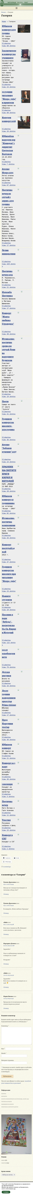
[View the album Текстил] (23, 820)
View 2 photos (8, 849)
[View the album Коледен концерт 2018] (24, 128)
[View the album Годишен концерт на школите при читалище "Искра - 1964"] (24, 569)
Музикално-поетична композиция (8, 522)
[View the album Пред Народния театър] (24, 722)
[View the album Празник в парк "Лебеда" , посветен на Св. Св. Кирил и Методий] (24, 617)
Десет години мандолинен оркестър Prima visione (9, 698)
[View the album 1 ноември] (20, 784)
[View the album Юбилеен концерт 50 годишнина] (24, 498)
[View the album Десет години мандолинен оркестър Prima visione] (24, 693)
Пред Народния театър (7, 723)
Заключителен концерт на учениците (9, 54)
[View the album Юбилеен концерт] (21, 744)
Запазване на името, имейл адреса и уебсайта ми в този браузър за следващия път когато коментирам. (16, 1069)
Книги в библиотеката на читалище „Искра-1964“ (15, 1099)
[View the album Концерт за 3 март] (24, 765)
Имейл (3, 1053)
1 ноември (7, 784)
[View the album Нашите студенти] (21, 596)
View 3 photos (8, 796)
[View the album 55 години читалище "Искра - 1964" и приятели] (26, 103)
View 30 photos (8, 779)
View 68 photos (8, 46)
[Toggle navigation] (16, 8)
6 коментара (7, 867)
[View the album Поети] (27, 404)
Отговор (6, 894)
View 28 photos (8, 491)
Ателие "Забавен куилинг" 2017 (9, 448)
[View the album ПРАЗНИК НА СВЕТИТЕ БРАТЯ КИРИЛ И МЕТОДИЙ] (24, 469)
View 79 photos (8, 667)
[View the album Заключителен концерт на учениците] (26, 61)
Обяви (3, 1160)
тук (14, 1189)
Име (3, 1049)
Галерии (3, 1093)
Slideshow (6, 43)
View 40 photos (8, 740)
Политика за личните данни (9, 1107)
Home (4, 21)
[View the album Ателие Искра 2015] (24, 171)
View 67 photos (8, 185)
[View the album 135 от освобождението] (23, 650)
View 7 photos (8, 164)
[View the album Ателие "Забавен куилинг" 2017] (24, 447)
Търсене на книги (6, 1101)
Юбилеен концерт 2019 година (9, 29)
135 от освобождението (8, 653)
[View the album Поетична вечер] (24, 804)
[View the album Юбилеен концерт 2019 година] (24, 32)
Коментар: (5, 1026)
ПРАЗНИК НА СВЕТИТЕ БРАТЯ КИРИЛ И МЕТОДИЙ (9, 474)
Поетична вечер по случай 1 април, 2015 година (8, 197)
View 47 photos (8, 562)
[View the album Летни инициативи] (24, 252)
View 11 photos (8, 815)
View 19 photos (8, 396)
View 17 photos (8, 245)
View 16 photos (8, 686)
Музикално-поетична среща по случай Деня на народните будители (8, 349)
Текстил (6, 820)
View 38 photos (8, 334)
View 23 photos (8, 591)
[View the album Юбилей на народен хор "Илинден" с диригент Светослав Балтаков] (24, 138)
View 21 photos (8, 287)
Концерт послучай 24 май (8, 548)
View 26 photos (8, 538)
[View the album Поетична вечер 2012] (24, 273)
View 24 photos (8, 87)
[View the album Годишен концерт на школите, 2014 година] (24, 421)
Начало (3, 12)
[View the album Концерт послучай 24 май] (21, 544)
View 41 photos (8, 414)
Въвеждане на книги (7, 1104)
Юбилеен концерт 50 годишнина (8, 499)
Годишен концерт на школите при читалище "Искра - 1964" (9, 574)
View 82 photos (8, 513)
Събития (3, 1163)
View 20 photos (8, 131)
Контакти (4, 1096)
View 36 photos (8, 440)
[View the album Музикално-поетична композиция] (24, 539)
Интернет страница (7, 1060)
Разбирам (6, 1192)
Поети (5, 401)
